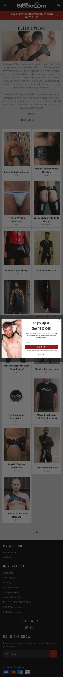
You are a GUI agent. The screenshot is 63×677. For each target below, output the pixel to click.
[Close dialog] (59, 321)
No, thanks (41, 355)
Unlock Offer (41, 347)
